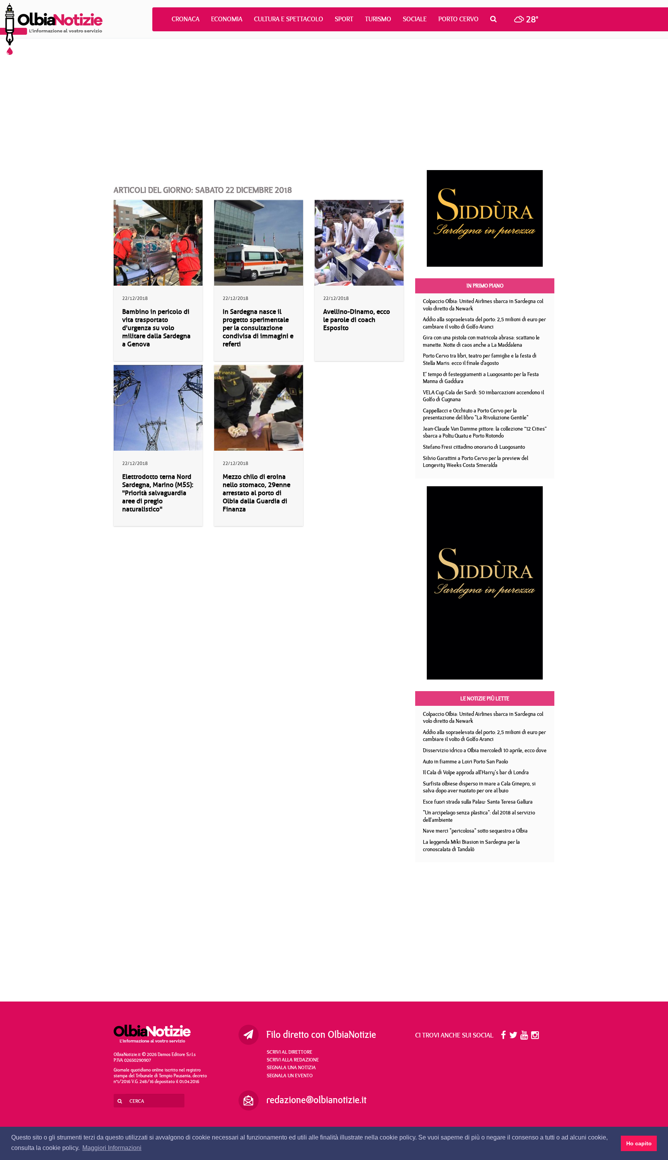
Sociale (415, 19)
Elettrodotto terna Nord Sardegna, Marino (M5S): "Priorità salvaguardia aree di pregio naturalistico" (157, 493)
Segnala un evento (290, 1075)
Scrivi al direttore (289, 1051)
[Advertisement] (334, 104)
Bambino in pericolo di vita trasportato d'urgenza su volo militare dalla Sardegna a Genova (156, 328)
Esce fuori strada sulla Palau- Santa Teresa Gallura (478, 802)
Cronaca (185, 19)
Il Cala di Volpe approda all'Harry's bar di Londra (476, 772)
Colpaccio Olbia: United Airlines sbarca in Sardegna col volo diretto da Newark (483, 304)
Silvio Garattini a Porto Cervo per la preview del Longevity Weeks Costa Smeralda (475, 461)
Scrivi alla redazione (293, 1059)
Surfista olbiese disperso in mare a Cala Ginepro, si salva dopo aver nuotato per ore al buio (479, 787)
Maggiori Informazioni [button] (111, 1148)
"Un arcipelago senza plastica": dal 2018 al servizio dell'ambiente (479, 816)
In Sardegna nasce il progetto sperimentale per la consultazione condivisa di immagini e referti (258, 328)
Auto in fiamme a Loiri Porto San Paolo (465, 761)
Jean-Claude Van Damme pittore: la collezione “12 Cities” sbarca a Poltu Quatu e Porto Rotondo (485, 432)
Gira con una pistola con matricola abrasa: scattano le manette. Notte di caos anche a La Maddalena (481, 341)
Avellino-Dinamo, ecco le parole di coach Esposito (356, 320)
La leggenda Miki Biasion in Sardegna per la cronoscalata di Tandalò (471, 845)
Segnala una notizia (291, 1067)
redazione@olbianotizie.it (316, 1099)
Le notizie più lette (484, 698)
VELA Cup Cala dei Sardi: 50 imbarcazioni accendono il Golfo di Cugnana (483, 396)
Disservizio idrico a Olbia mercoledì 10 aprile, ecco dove (485, 750)
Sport (344, 19)
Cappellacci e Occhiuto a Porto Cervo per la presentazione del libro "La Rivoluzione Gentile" (475, 414)
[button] (495, 19)
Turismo (378, 19)
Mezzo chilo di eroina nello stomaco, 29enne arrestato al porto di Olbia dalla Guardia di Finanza (256, 493)
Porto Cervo (458, 19)
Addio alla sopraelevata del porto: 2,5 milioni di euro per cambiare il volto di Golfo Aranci (484, 322)
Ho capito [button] (639, 1143)
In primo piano (485, 286)
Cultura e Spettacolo (288, 19)
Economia (226, 19)
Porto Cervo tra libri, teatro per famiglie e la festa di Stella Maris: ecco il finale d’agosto (480, 359)
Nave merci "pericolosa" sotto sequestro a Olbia (475, 831)
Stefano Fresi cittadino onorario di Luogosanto (474, 447)
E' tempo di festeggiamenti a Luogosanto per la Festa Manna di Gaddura (481, 377)
